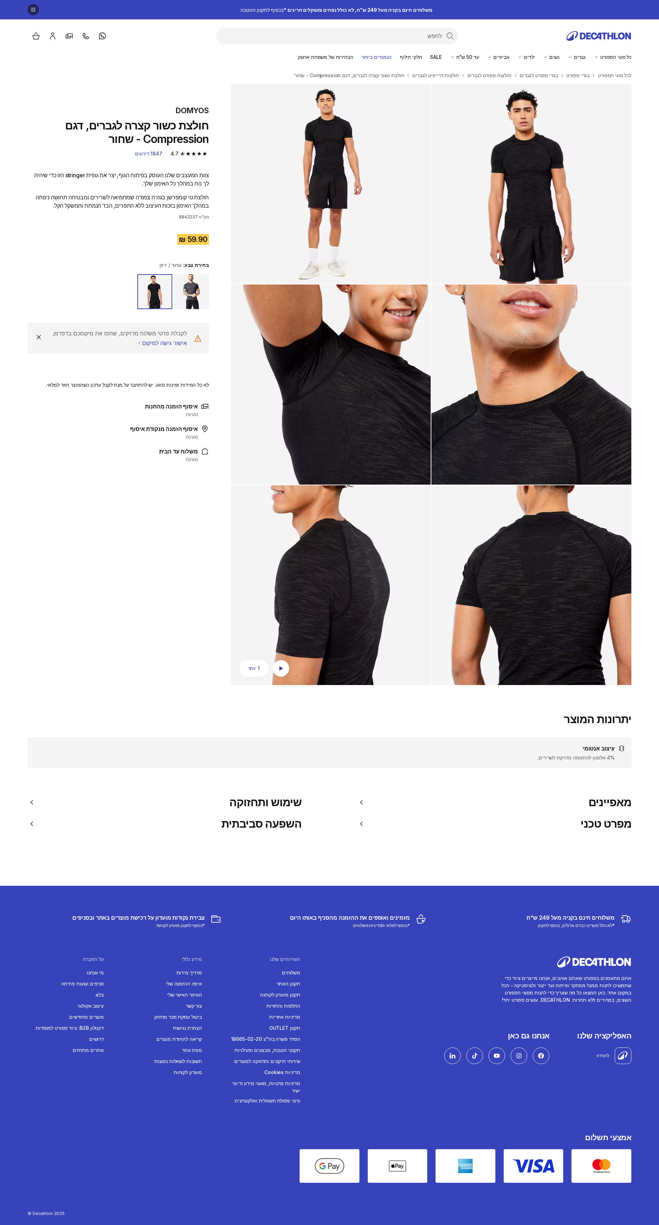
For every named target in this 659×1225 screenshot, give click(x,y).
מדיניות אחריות (284, 1017)
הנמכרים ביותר (376, 57)
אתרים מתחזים (88, 1050)
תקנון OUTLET (284, 1028)
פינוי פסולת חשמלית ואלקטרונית (267, 1101)
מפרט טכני (605, 823)
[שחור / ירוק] (155, 291)
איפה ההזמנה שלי (184, 984)
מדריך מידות (189, 972)
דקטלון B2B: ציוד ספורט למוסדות (70, 1028)
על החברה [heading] (93, 959)
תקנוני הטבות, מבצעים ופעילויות (267, 1050)
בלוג (99, 995)
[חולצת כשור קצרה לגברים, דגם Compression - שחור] (531, 184)
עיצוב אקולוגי (90, 1006)
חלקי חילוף (411, 57)
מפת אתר (192, 1050)
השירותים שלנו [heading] (285, 959)
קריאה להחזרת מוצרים (179, 1039)
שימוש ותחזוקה (265, 802)
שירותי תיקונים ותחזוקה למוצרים (267, 1061)
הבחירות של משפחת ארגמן (325, 57)
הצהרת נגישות (187, 1028)
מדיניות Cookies (282, 1072)
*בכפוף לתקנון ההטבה (336, 10)
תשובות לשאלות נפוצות (178, 1061)
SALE (435, 57)
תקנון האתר (288, 984)
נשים (553, 57)
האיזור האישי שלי (184, 995)
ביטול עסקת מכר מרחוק (178, 1017)
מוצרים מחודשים (86, 1017)
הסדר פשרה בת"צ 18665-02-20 (265, 1039)
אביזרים (501, 57)
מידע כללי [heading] (192, 959)
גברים (579, 57)
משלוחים (291, 972)
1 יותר (254, 668)
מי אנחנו (95, 972)
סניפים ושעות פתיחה (82, 984)
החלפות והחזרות (283, 1006)
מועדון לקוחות (188, 1072)
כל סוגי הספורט (615, 57)
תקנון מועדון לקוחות (280, 995)
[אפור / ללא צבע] (191, 291)
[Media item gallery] (431, 384)
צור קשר (194, 1006)
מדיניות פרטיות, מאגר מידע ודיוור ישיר (266, 1086)
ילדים (528, 57)
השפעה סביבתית (261, 823)
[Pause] (33, 9)
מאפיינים (609, 802)
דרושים (96, 1039)
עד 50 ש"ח (467, 57)
